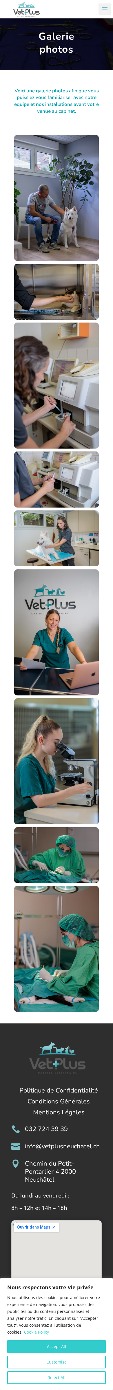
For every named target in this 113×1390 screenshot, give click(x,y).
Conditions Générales (59, 1101)
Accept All (56, 1346)
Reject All (56, 1377)
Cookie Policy (36, 1332)
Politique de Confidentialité (58, 1090)
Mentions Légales (59, 1112)
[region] (56, 1334)
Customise (56, 1362)
